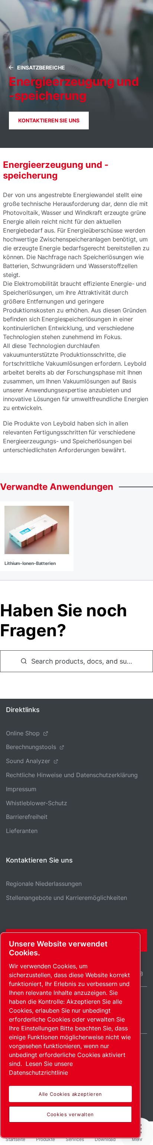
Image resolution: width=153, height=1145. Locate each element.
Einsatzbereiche (41, 67)
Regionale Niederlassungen (44, 883)
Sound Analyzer (28, 761)
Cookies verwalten (70, 1114)
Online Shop (23, 733)
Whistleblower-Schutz (36, 803)
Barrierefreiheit (27, 816)
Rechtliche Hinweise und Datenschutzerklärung (72, 775)
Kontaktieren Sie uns (48, 120)
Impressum (21, 789)
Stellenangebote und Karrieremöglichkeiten (66, 897)
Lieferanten (22, 830)
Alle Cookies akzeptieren (70, 1094)
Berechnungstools (31, 747)
